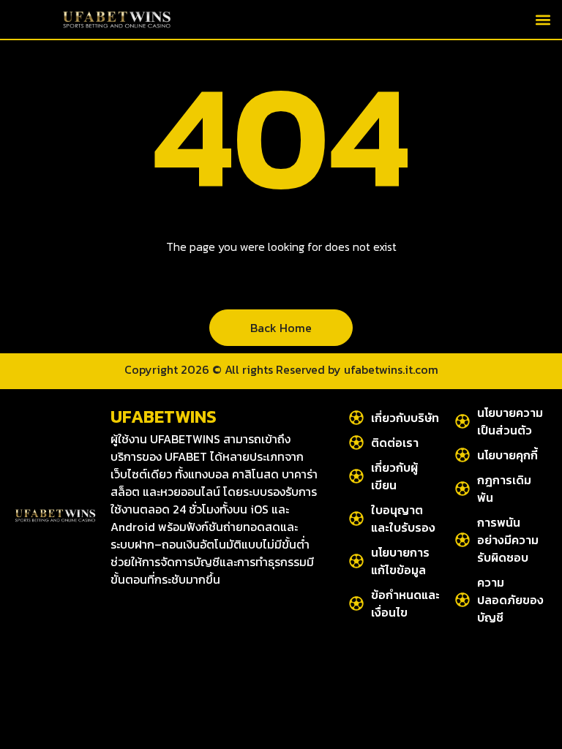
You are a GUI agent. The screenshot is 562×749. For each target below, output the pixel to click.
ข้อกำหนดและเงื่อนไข (405, 603)
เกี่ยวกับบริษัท (405, 417)
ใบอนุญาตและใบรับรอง (403, 518)
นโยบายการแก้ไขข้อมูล (400, 561)
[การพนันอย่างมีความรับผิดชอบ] (462, 539)
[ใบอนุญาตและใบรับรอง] (356, 518)
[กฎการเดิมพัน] (462, 488)
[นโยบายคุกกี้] (462, 455)
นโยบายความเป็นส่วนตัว (510, 421)
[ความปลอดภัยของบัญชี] (462, 599)
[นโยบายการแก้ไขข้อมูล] (356, 561)
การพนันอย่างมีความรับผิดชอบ (508, 539)
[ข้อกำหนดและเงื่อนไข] (356, 603)
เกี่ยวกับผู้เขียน (394, 476)
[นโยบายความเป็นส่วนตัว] (462, 421)
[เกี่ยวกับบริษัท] (356, 417)
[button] (543, 19)
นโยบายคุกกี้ (507, 455)
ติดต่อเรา (395, 442)
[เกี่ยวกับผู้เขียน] (356, 476)
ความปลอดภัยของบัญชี (510, 599)
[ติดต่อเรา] (356, 442)
